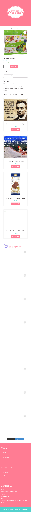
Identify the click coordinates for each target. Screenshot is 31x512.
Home (5, 28)
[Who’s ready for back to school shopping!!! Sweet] (15, 331)
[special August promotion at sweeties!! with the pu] (15, 308)
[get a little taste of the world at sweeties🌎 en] (15, 402)
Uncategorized (11, 28)
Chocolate (3, 455)
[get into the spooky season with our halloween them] (15, 261)
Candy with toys (5, 457)
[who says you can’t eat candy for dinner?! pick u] (15, 425)
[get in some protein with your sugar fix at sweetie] (15, 378)
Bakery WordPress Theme (10, 509)
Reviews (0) (9, 76)
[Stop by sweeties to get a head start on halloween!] (15, 285)
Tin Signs (3, 452)
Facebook (5, 472)
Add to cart (14, 66)
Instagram (5, 475)
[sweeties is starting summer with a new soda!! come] (15, 355)
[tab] (1, 2)
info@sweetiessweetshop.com (9, 491)
